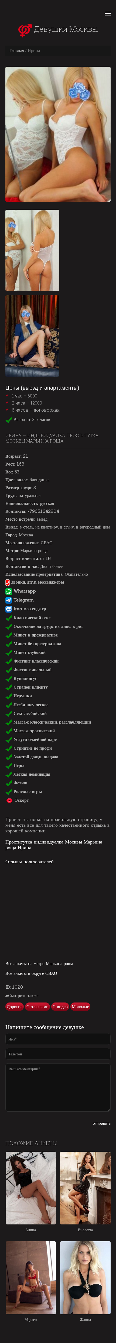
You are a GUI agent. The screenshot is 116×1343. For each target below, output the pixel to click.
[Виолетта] (85, 1188)
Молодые (80, 1006)
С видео (60, 1006)
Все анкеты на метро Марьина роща (39, 963)
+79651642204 (43, 511)
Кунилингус (24, 678)
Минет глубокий (29, 652)
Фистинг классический (35, 661)
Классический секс (31, 617)
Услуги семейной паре (34, 739)
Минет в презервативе (35, 635)
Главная (16, 50)
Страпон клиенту (30, 687)
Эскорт (21, 800)
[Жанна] (85, 1277)
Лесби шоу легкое (30, 704)
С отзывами (37, 1006)
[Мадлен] (31, 1277)
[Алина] (31, 1188)
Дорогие (14, 1006)
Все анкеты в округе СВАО (31, 973)
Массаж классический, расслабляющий (51, 722)
